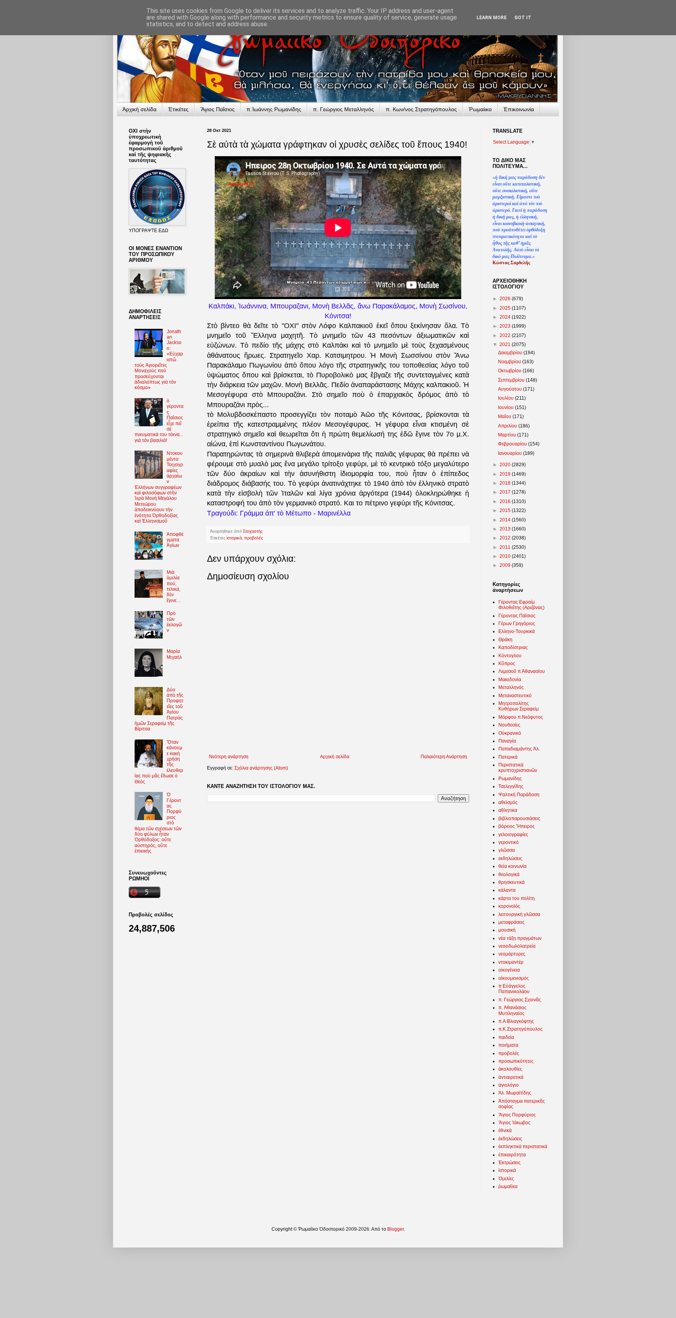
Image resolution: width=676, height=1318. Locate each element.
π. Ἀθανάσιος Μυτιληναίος (512, 1010)
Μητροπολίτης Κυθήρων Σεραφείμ (518, 706)
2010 (506, 556)
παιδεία (506, 1037)
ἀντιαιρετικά (510, 1077)
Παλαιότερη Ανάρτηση (444, 756)
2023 (506, 326)
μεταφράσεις (511, 922)
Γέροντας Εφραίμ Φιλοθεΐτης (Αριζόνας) (521, 604)
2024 (506, 317)
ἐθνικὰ (505, 1130)
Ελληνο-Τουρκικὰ (516, 631)
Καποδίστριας (513, 647)
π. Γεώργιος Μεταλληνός (343, 109)
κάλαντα (507, 890)
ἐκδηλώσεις (510, 1138)
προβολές (253, 537)
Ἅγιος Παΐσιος (217, 109)
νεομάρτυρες (511, 954)
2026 (506, 298)
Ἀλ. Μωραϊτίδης (514, 1093)
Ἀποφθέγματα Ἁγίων (175, 540)
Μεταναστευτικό (515, 695)
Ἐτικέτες (178, 109)
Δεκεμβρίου (510, 352)
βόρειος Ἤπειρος (516, 826)
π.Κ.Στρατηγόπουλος (520, 1029)
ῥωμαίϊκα (508, 1186)
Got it (522, 17)
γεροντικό (508, 842)
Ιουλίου (506, 398)
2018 (506, 483)
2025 (506, 308)
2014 (506, 520)
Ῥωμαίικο (480, 109)
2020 (506, 464)
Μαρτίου (507, 435)
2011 (506, 547)
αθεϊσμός (508, 802)
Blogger (395, 1229)
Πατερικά (508, 757)
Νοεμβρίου (510, 361)
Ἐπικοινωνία (518, 109)
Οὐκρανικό (509, 733)
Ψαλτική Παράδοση (518, 794)
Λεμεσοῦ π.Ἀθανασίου (521, 671)
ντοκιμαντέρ (510, 962)
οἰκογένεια (509, 970)
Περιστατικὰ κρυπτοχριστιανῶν (517, 767)
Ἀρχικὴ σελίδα (139, 109)
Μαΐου (505, 416)
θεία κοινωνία (512, 866)
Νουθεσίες (509, 725)
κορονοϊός (509, 906)
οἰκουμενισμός (513, 978)
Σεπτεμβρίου (512, 380)
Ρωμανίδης (510, 778)
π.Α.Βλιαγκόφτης (516, 1021)
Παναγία (507, 741)
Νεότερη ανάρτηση (228, 756)
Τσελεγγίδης (510, 786)
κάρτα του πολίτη (516, 898)
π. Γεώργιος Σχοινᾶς (519, 999)
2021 (506, 344)
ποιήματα (508, 1045)
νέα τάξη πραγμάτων (519, 938)
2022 (506, 335)
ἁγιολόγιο (508, 1085)
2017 (506, 492)
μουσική (507, 930)
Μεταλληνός (511, 687)
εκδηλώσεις (510, 858)
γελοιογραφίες (513, 834)
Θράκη (505, 639)
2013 (506, 529)
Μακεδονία (509, 679)
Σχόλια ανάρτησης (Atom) (261, 768)
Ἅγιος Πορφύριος (517, 1115)
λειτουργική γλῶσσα (519, 914)
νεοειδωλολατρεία (517, 946)
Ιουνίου (506, 407)
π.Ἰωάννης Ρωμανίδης (273, 109)
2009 (506, 565)
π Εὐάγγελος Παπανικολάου (514, 988)
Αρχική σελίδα (334, 756)
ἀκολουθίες (510, 1069)
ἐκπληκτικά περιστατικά (522, 1146)
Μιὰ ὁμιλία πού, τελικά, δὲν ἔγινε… (174, 586)
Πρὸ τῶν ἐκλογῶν (174, 622)
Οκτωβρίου (510, 370)
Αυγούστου (510, 389)
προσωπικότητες (516, 1061)
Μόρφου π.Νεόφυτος (520, 717)
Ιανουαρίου (510, 453)
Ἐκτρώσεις (509, 1162)
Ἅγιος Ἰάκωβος (514, 1122)
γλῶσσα (506, 850)
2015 (506, 510)
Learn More (491, 17)
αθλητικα (507, 810)
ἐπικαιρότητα (512, 1155)
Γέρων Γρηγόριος (516, 623)
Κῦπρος (506, 663)
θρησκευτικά (511, 882)
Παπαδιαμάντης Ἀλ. (519, 749)
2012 (506, 538)
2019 (506, 474)
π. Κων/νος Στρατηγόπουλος (421, 109)
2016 (506, 501)
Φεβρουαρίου (513, 444)
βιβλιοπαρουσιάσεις (519, 818)
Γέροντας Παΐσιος (517, 615)
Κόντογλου (509, 655)
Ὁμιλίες (506, 1178)
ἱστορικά (234, 537)
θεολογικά (509, 874)
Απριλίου (508, 426)
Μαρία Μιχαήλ (174, 654)
